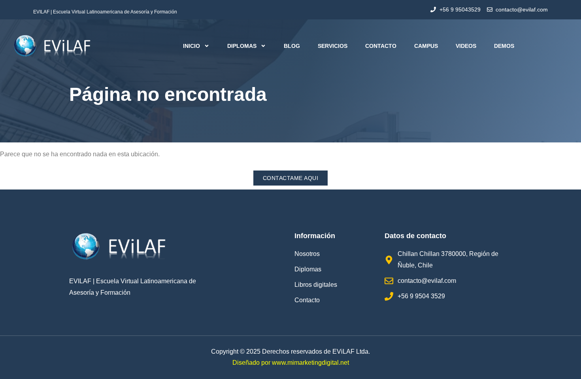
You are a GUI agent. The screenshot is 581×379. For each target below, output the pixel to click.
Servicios (332, 46)
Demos (504, 46)
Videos (466, 46)
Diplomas (242, 46)
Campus (426, 46)
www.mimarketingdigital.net (310, 362)
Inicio (191, 46)
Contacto (380, 46)
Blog (292, 46)
